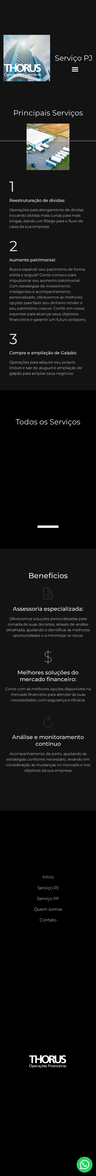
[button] (75, 69)
